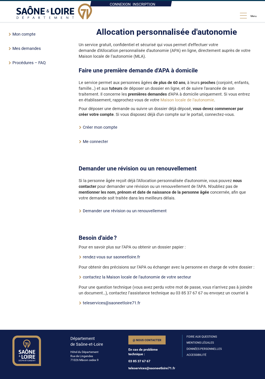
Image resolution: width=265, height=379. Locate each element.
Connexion (120, 4)
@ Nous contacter (147, 340)
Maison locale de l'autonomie (187, 99)
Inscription (144, 4)
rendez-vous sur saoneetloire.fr (111, 256)
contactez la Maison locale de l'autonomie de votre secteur (137, 277)
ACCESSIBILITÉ (196, 354)
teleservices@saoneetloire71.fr (111, 302)
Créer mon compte (100, 127)
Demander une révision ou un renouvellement (125, 210)
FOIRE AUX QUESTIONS (202, 336)
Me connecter (95, 141)
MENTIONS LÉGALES (200, 342)
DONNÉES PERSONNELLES (204, 348)
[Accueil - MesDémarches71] (54, 11)
